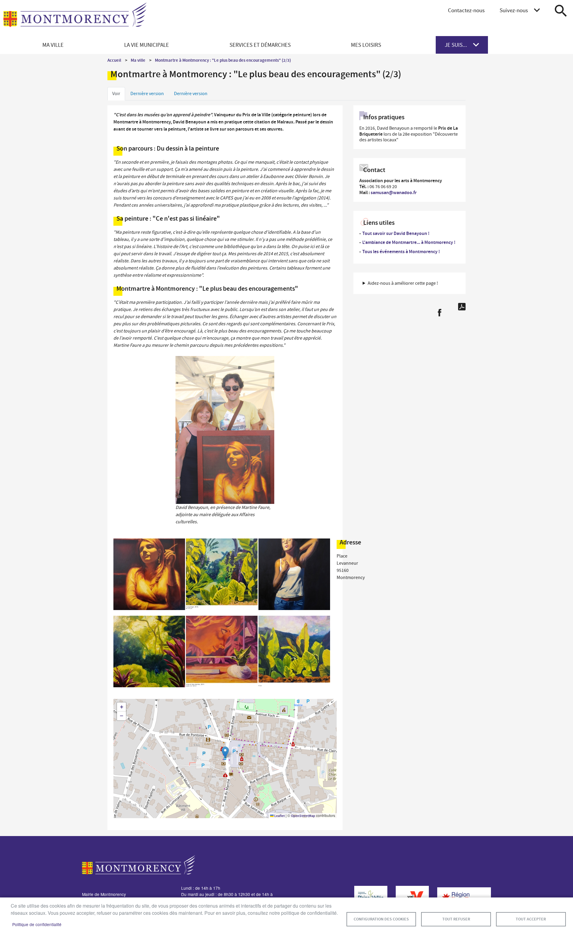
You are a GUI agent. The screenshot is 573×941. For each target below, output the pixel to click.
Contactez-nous (466, 10)
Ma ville (138, 60)
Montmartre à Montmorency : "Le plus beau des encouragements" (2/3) (223, 60)
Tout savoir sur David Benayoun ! (395, 233)
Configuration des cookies (381, 919)
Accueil (114, 60)
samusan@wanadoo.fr (394, 192)
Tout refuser (456, 919)
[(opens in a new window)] (367, 897)
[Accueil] (75, 18)
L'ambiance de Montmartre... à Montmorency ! (408, 242)
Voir (116, 94)
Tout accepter (531, 919)
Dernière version (147, 94)
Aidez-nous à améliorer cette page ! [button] (403, 283)
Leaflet (279, 815)
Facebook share (439, 312)
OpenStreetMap (303, 815)
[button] (149, 575)
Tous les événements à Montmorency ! (401, 251)
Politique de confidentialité (36, 924)
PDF (462, 306)
